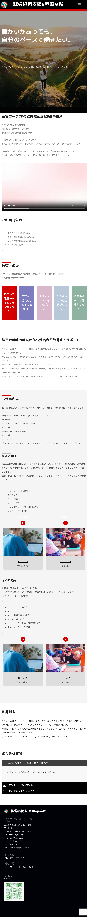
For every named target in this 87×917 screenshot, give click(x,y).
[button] (79, 4)
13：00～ (23, 561)
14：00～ (65, 561)
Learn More (9, 777)
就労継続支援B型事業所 (38, 4)
